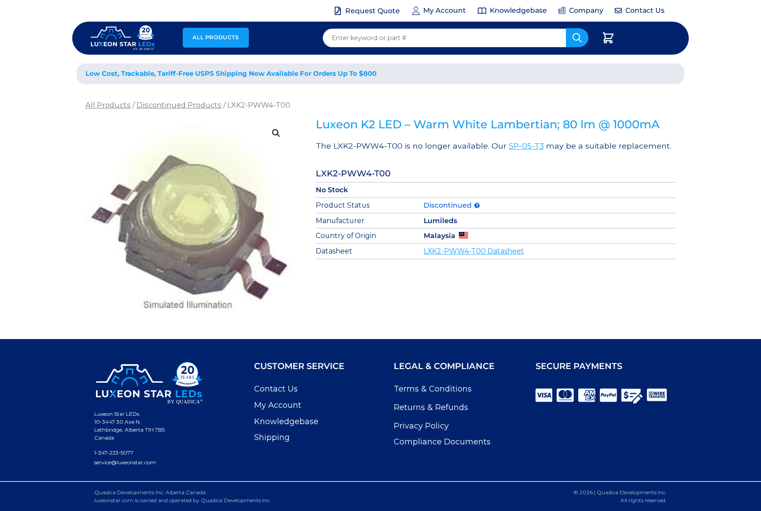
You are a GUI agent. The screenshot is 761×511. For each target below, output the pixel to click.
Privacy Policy (421, 426)
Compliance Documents (442, 442)
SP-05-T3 (526, 145)
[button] (276, 133)
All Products (215, 37)
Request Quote (372, 11)
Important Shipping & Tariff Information (587, 74)
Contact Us (276, 389)
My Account (277, 405)
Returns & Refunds (431, 407)
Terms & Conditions (433, 389)
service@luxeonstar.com (125, 462)
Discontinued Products (179, 105)
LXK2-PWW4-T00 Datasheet (474, 251)
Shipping (272, 437)
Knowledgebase (286, 421)
